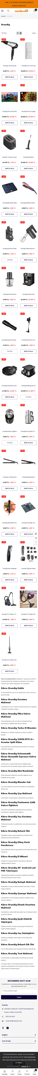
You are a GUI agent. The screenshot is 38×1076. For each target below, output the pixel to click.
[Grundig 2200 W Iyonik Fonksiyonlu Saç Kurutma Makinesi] (9, 51)
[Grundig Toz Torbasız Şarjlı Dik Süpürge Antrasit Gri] (9, 645)
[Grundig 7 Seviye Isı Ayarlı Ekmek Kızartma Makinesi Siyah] (9, 142)
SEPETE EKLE (9, 77)
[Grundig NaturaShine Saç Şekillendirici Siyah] (9, 508)
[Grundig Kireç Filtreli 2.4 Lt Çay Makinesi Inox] (28, 416)
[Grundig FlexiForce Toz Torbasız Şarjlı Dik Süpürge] (28, 325)
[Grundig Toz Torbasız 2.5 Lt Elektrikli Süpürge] (9, 599)
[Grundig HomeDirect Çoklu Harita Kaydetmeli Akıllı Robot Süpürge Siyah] (9, 371)
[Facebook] (3, 1028)
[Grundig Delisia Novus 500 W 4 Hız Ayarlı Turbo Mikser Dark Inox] (28, 233)
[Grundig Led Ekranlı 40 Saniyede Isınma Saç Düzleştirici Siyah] (9, 462)
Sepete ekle (28, 77)
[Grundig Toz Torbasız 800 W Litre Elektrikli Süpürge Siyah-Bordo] (28, 599)
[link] (12, 1072)
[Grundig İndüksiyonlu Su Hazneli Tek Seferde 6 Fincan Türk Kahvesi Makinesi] (28, 371)
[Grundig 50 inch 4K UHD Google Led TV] (9, 96)
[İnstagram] (7, 1028)
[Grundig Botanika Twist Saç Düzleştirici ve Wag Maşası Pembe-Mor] (28, 188)
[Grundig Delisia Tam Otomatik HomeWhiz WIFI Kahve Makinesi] (28, 279)
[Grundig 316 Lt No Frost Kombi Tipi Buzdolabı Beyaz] (28, 51)
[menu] (2, 11)
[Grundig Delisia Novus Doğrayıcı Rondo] (9, 279)
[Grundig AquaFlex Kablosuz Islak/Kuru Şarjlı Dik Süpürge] (28, 142)
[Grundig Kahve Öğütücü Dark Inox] (9, 416)
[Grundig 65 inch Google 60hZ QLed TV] (28, 96)
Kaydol (19, 997)
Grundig (10, 16)
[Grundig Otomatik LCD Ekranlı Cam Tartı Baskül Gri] (28, 508)
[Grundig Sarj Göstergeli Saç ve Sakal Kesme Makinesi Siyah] (9, 553)
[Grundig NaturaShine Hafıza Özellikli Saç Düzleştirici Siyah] (28, 462)
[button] (17, 33)
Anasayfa (3, 16)
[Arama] (8, 11)
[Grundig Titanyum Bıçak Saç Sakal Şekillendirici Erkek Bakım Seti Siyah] (28, 553)
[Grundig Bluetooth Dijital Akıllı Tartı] (9, 188)
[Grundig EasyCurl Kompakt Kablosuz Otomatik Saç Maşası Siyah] (9, 325)
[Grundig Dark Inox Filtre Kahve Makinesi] (9, 233)
